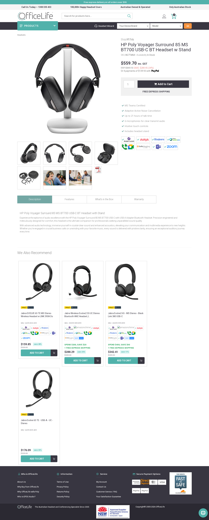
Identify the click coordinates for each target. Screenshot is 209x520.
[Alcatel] (128, 139)
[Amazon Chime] (82, 328)
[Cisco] (173, 139)
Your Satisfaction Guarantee (108, 496)
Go (188, 25)
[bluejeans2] (158, 139)
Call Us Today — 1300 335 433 (36, 7)
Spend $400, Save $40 (119, 345)
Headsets (21, 35)
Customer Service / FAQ (106, 492)
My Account (101, 482)
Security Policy (63, 496)
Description (35, 199)
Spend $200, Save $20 (75, 345)
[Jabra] (27, 307)
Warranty (139, 199)
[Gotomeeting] (143, 146)
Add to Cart (165, 84)
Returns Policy (63, 492)
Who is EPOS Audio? (26, 496)
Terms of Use (63, 482)
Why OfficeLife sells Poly (28, 492)
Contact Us (101, 487)
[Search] (129, 16)
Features (69, 199)
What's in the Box (104, 199)
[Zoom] (170, 146)
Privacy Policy (63, 487)
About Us (21, 482)
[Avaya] (143, 139)
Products (31, 26)
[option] (39, 310)
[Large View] (28, 153)
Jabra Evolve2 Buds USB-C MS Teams (24, 508)
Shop (127, 39)
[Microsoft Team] (157, 146)
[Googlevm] (128, 146)
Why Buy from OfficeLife (28, 487)
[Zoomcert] (79, 338)
